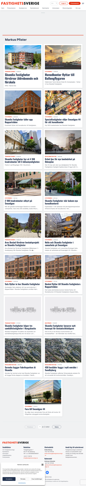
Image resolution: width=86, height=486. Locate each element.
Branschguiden (67, 8)
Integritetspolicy (22, 482)
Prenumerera (11, 8)
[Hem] (20, 3)
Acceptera (9, 479)
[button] (42, 465)
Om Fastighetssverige (9, 449)
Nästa (57, 427)
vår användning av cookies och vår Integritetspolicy (56, 481)
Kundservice (23, 8)
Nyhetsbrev (6, 451)
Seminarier (45, 8)
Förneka (22, 479)
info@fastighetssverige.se (31, 458)
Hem (2, 8)
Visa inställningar (36, 479)
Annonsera (55, 8)
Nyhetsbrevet (34, 8)
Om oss (78, 8)
